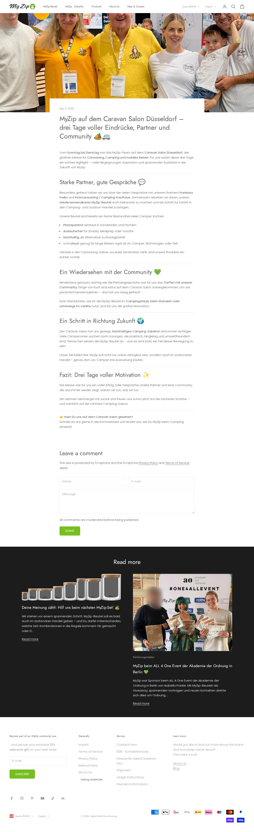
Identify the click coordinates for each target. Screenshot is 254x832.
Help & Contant (135, 6)
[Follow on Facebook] (11, 798)
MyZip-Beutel (50, 6)
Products (96, 6)
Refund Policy (88, 765)
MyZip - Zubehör (74, 6)
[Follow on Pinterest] (32, 798)
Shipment (124, 770)
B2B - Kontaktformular (133, 751)
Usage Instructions (130, 777)
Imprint (84, 745)
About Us (114, 6)
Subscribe (22, 774)
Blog (176, 768)
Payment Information (132, 784)
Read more (30, 639)
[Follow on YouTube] (42, 798)
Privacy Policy (148, 463)
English (209, 6)
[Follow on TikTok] (53, 798)
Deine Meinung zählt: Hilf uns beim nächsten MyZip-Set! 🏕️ (70, 607)
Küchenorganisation (143, 657)
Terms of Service (177, 463)
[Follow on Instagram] (22, 798)
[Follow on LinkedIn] (63, 798)
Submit (69, 531)
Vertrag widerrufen (92, 779)
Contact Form (127, 745)
